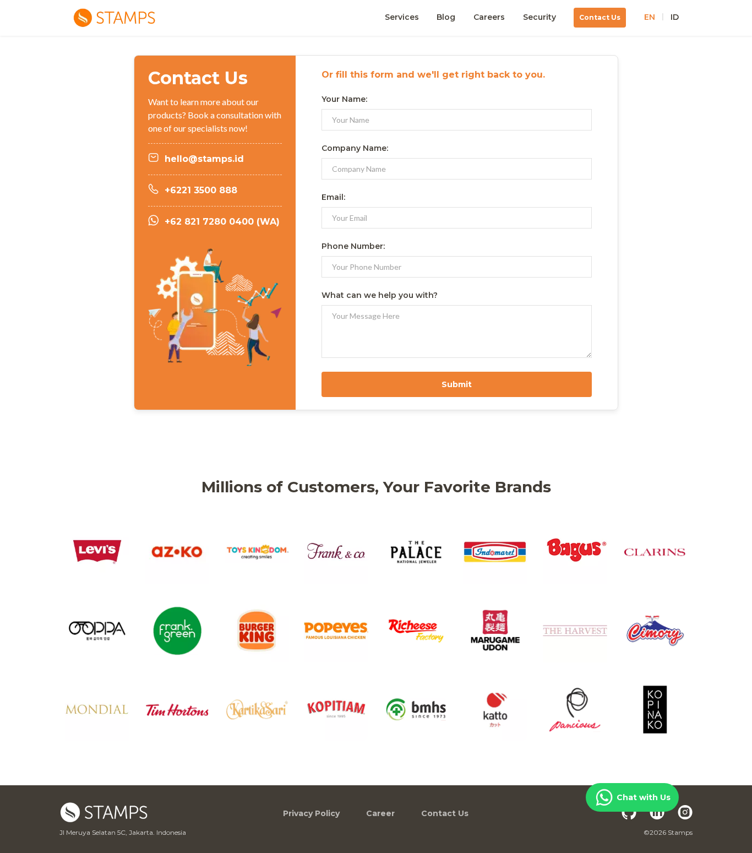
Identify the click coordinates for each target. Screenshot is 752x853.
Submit (457, 384)
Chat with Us (644, 797)
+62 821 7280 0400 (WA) (222, 221)
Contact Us (444, 813)
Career (380, 813)
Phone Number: (353, 246)
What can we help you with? (379, 295)
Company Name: (354, 148)
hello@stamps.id (204, 159)
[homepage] (142, 18)
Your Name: (344, 99)
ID (675, 17)
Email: (333, 197)
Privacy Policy (311, 813)
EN (649, 17)
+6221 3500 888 (201, 190)
